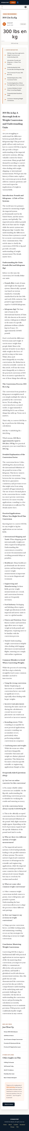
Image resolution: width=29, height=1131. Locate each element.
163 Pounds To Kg (8, 1066)
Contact (16, 1124)
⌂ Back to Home (8, 1104)
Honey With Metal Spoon (11, 1032)
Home (5, 1124)
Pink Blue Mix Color (9, 1074)
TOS (17, 1127)
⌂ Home (13, 2)
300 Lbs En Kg (10, 1087)
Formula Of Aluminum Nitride (12, 1043)
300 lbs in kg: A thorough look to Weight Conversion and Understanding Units (15, 55)
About (10, 1124)
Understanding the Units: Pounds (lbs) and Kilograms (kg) (15, 68)
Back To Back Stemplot (10, 1077)
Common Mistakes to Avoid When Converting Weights (14, 89)
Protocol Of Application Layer (12, 1047)
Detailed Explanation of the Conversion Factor (14, 78)
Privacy (12, 1127)
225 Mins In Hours (9, 1035)
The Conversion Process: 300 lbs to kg (15, 73)
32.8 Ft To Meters (9, 1070)
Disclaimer (22, 1124)
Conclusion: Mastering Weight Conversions (15, 99)
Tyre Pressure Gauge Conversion (13, 1039)
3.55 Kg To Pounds (9, 1062)
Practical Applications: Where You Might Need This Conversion (15, 84)
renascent (5, 2)
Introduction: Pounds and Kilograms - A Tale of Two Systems (14, 62)
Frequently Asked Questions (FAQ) (14, 94)
